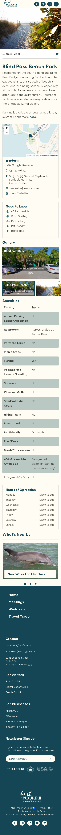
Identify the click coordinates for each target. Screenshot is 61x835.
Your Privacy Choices (21, 808)
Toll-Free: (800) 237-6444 (20, 651)
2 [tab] (30, 584)
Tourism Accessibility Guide (32, 811)
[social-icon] (36, 4)
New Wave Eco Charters (26, 574)
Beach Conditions (16, 692)
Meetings (16, 602)
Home (14, 595)
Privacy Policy (46, 808)
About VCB (12, 710)
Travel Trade (19, 616)
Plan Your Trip (13, 681)
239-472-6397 (18, 170)
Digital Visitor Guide (17, 687)
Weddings (17, 609)
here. (33, 116)
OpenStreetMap (41, 155)
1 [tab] (25, 584)
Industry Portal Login (17, 727)
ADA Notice (12, 716)
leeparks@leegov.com (24, 188)
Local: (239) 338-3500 (18, 645)
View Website (19, 193)
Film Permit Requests (18, 721)
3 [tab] (36, 584)
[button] (30, 135)
